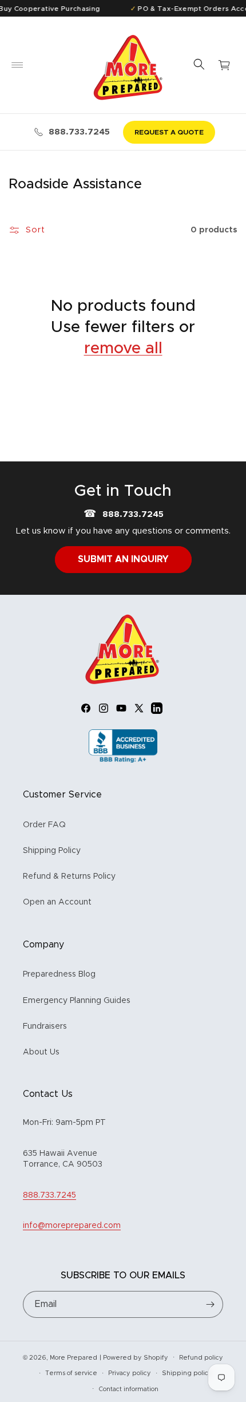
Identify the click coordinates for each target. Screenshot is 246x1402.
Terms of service (71, 1373)
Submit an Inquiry (123, 559)
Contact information (128, 1389)
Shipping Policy (52, 851)
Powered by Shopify (135, 1357)
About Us (41, 1052)
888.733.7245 (79, 132)
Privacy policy (129, 1373)
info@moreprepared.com (72, 1226)
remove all (123, 349)
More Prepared (73, 1357)
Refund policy (201, 1357)
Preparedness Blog (59, 974)
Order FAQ (44, 825)
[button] (17, 65)
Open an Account (57, 902)
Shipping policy (187, 1373)
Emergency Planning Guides (76, 1001)
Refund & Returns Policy (69, 876)
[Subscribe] (210, 1304)
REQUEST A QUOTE (169, 132)
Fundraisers (45, 1026)
